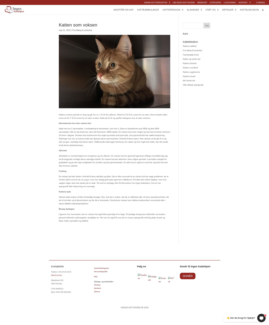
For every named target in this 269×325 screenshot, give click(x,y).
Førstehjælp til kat (191, 55)
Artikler (228, 10)
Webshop (202, 3)
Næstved (97, 288)
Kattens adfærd (189, 46)
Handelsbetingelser (101, 268)
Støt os (211, 10)
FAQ (95, 277)
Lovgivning (230, 3)
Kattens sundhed (190, 68)
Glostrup (97, 285)
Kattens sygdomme (191, 72)
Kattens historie (190, 63)
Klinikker (193, 10)
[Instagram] (152, 280)
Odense (97, 292)
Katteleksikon (249, 10)
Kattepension (171, 10)
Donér (188, 276)
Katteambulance (148, 10)
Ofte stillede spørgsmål (193, 85)
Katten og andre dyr (191, 59)
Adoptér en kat (123, 10)
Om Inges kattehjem (184, 3)
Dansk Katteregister (155, 3)
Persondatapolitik (100, 272)
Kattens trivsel (189, 76)
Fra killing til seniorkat (82, 30)
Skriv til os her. (56, 275)
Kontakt (243, 3)
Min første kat (189, 80)
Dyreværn (215, 3)
